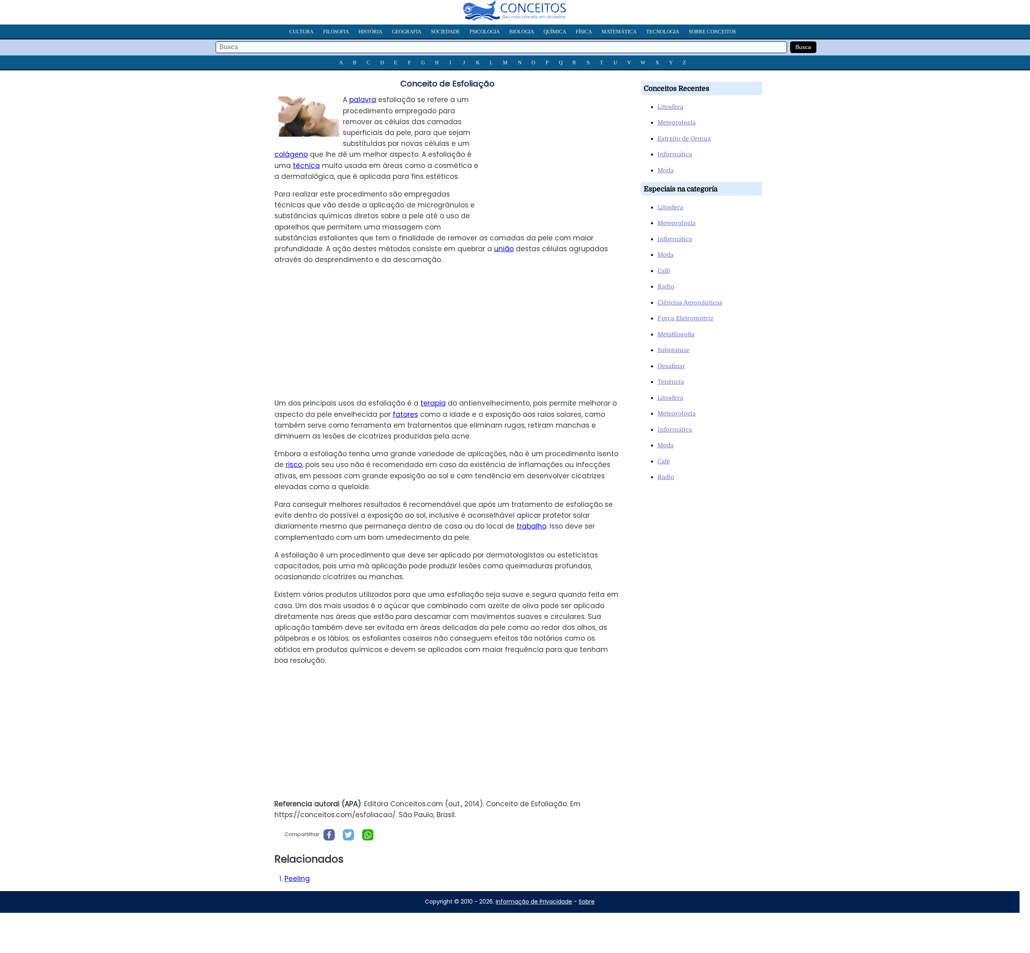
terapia (433, 403)
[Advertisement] (558, 150)
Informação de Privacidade (534, 902)
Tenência (670, 381)
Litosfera (670, 107)
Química (555, 32)
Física (584, 32)
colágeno (291, 154)
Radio (665, 286)
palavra (362, 100)
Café (663, 271)
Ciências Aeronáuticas (690, 302)
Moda (665, 170)
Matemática (619, 32)
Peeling (297, 878)
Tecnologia (662, 32)
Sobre (587, 902)
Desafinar (671, 366)
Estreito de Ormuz (684, 138)
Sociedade (445, 32)
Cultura (301, 32)
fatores (405, 414)
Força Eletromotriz (685, 318)
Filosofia (336, 32)
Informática (674, 154)
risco (294, 464)
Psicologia (485, 32)
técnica (306, 165)
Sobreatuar (673, 350)
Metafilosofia (675, 334)
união (504, 249)
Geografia (406, 32)
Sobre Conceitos (712, 32)
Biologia (521, 32)
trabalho (531, 526)
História (370, 32)
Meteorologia (676, 122)
